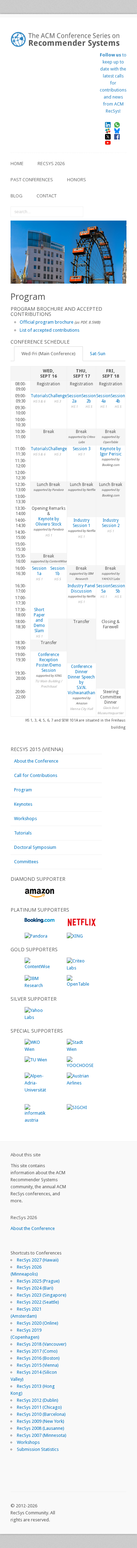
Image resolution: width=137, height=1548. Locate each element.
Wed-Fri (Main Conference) (48, 353)
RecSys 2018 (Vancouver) (41, 1344)
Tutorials (39, 395)
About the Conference (36, 761)
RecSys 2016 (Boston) (38, 1358)
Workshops (25, 818)
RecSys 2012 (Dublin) (37, 1400)
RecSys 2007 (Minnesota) (41, 1435)
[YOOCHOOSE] (80, 1065)
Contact (47, 195)
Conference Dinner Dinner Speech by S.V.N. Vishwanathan (81, 679)
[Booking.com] (39, 921)
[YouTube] (110, 143)
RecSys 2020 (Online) (37, 1323)
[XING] (75, 936)
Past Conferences (32, 179)
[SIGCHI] (77, 1107)
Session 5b (118, 588)
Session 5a (103, 588)
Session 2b (88, 398)
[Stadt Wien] (79, 1049)
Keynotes (23, 804)
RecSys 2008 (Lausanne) (40, 1428)
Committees (26, 861)
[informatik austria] (37, 1120)
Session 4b (118, 398)
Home (17, 163)
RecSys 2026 (51, 163)
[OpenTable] (79, 984)
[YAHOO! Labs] (37, 1017)
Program (23, 789)
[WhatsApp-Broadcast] (119, 125)
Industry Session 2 (110, 523)
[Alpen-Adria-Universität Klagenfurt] (37, 1097)
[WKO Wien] (37, 1049)
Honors (76, 179)
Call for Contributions (35, 775)
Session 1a (39, 571)
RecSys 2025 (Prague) (38, 1281)
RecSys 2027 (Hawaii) (38, 1260)
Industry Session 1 (81, 523)
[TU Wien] (36, 1059)
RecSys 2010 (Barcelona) (41, 1414)
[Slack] (110, 131)
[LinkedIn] (110, 125)
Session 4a (103, 398)
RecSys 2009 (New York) (40, 1421)
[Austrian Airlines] (79, 1083)
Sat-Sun (97, 353)
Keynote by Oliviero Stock (48, 521)
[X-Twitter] (110, 137)
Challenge (57, 395)
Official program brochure (46, 322)
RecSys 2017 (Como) (37, 1351)
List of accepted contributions (49, 330)
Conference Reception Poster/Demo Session (48, 662)
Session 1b (57, 571)
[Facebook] (119, 137)
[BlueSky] (119, 131)
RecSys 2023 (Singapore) (41, 1295)
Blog (16, 195)
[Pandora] (36, 936)
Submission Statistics (38, 1449)
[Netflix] (82, 925)
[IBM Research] (37, 985)
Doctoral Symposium (35, 847)
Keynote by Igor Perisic (111, 451)
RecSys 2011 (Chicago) (39, 1407)
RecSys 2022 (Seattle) (38, 1302)
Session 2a (74, 398)
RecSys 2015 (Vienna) (38, 1365)
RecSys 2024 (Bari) (35, 1288)
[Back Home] (68, 40)
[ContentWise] (37, 966)
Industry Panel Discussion (81, 588)
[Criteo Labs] (79, 968)
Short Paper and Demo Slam (39, 620)
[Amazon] (39, 896)
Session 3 (81, 448)
